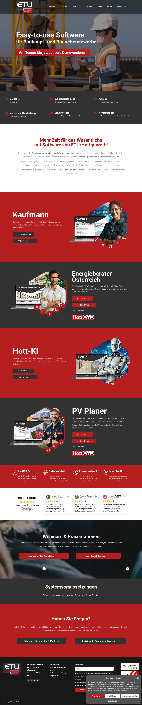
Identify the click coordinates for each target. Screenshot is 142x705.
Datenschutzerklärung (58, 673)
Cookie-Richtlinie (112, 701)
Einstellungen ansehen (130, 696)
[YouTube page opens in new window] (31, 680)
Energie (86, 685)
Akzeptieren (96, 696)
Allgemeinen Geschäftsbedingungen (98, 673)
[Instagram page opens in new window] (37, 680)
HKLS (79, 685)
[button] (138, 678)
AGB (52, 670)
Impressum (54, 676)
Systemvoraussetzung (58, 667)
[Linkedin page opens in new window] (34, 680)
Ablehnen (112, 696)
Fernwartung (54, 664)
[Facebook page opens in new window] (28, 680)
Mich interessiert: (81, 683)
